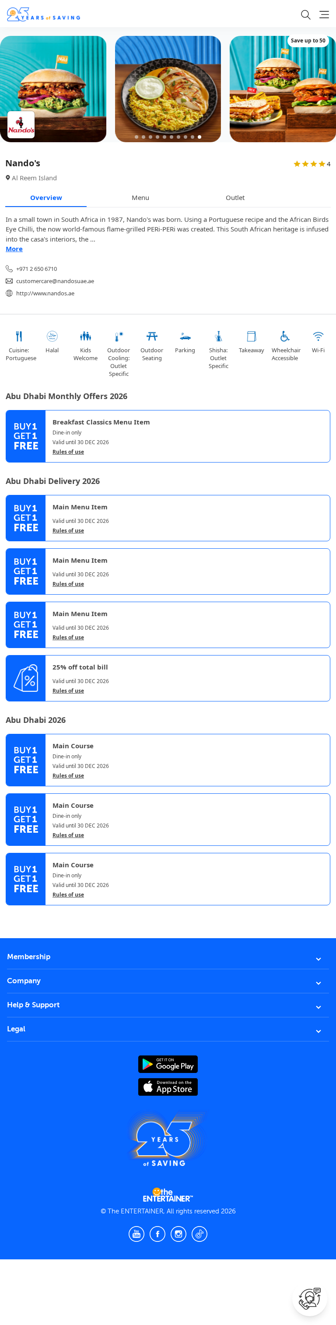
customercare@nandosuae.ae (55, 281)
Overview (46, 197)
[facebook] (157, 1234)
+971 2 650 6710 (36, 269)
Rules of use (68, 452)
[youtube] (136, 1234)
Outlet (235, 197)
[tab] (12, 914)
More (14, 248)
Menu (140, 197)
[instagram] (178, 1234)
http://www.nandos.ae (45, 293)
